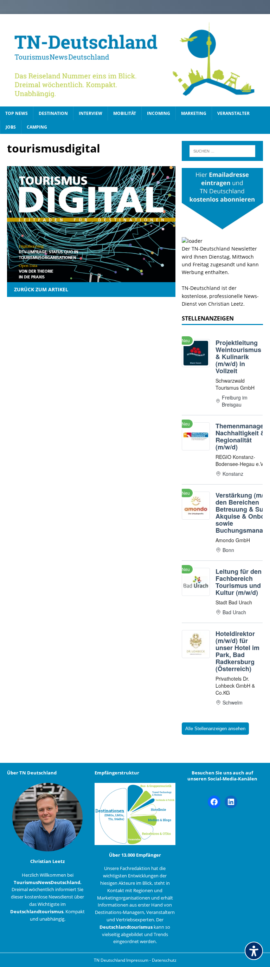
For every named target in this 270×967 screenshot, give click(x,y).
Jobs (11, 127)
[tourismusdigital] (91, 277)
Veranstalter (233, 113)
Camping (37, 127)
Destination (53, 113)
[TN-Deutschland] (135, 60)
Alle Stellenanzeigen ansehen (215, 728)
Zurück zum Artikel (41, 289)
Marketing (193, 113)
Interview (90, 113)
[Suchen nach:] (222, 151)
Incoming (158, 113)
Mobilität (124, 113)
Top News (16, 113)
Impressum (137, 960)
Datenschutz (164, 960)
